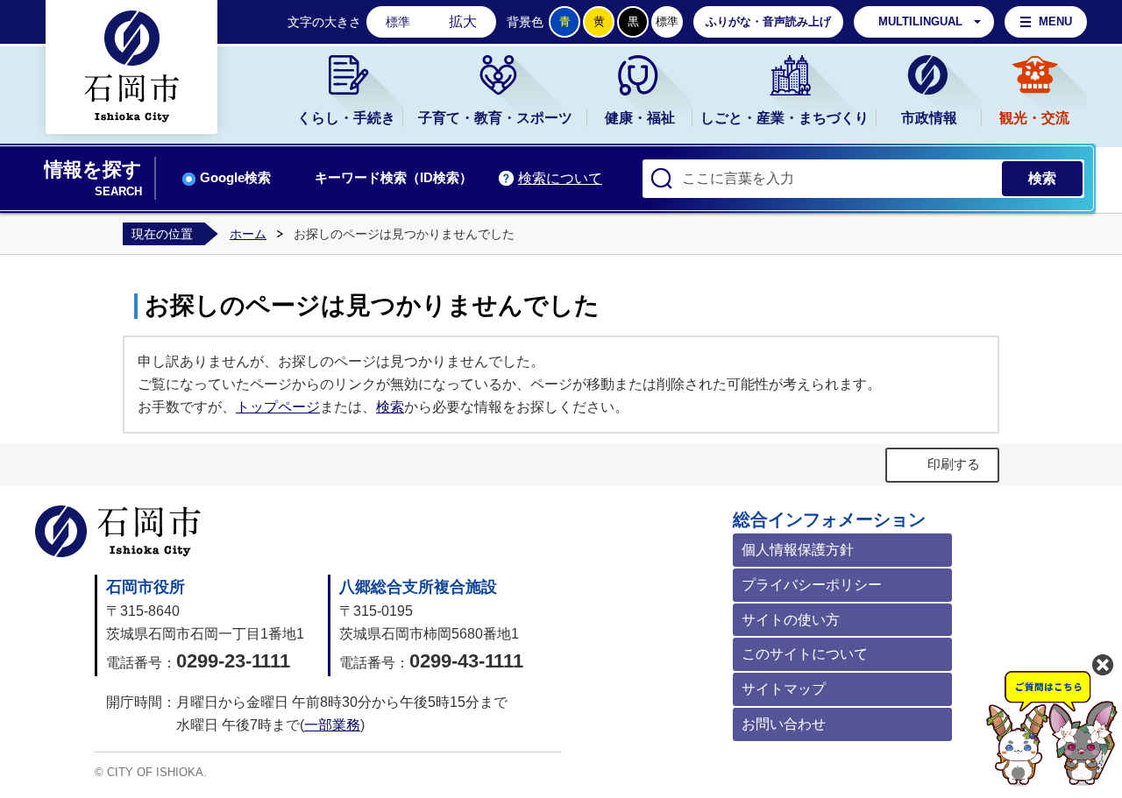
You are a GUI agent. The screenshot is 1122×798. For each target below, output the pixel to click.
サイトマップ (784, 688)
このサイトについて (805, 653)
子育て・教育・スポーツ (495, 117)
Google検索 (235, 178)
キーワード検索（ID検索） (393, 178)
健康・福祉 (640, 117)
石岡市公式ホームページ (118, 531)
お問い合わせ (784, 724)
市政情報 (929, 117)
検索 (390, 406)
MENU (1055, 21)
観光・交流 (1034, 117)
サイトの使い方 (791, 619)
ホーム (248, 234)
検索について (560, 178)
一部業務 (332, 724)
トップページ (278, 406)
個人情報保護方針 (798, 549)
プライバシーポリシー (812, 584)
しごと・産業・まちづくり (784, 117)
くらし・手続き (346, 117)
